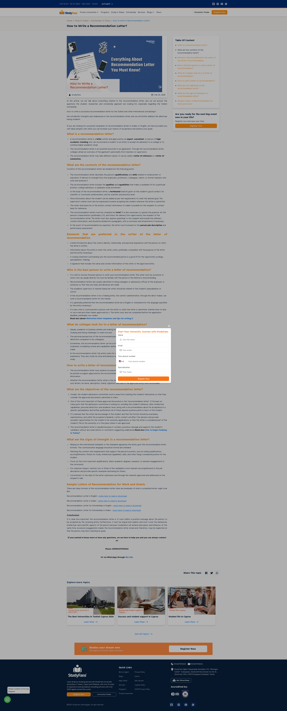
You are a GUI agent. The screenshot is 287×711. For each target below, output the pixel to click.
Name (120, 335)
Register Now (143, 379)
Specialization (124, 367)
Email (120, 345)
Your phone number (126, 356)
